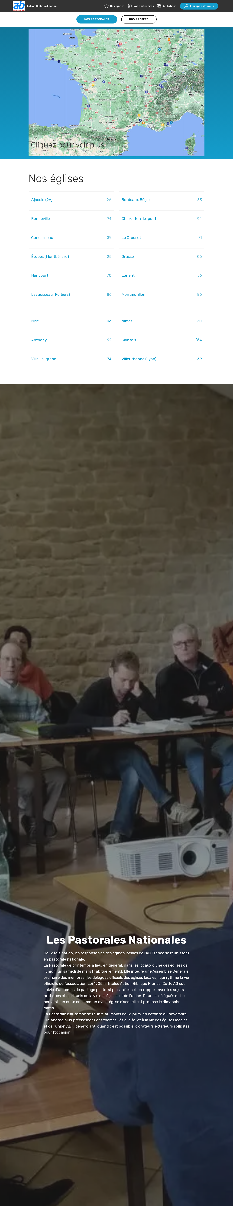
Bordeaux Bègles (137, 200)
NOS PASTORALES (96, 19)
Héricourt (39, 275)
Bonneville (41, 218)
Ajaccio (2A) (42, 200)
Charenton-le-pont (139, 218)
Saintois (129, 340)
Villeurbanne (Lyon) (139, 359)
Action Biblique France (42, 6)
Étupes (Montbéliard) (50, 256)
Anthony (39, 340)
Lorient (128, 275)
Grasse (128, 256)
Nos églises (117, 6)
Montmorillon (133, 294)
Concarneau (42, 237)
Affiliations (169, 6)
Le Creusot (132, 237)
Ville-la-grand (43, 359)
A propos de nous (202, 6)
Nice (35, 321)
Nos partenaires (143, 6)
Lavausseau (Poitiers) (50, 294)
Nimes (127, 321)
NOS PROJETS (139, 19)
